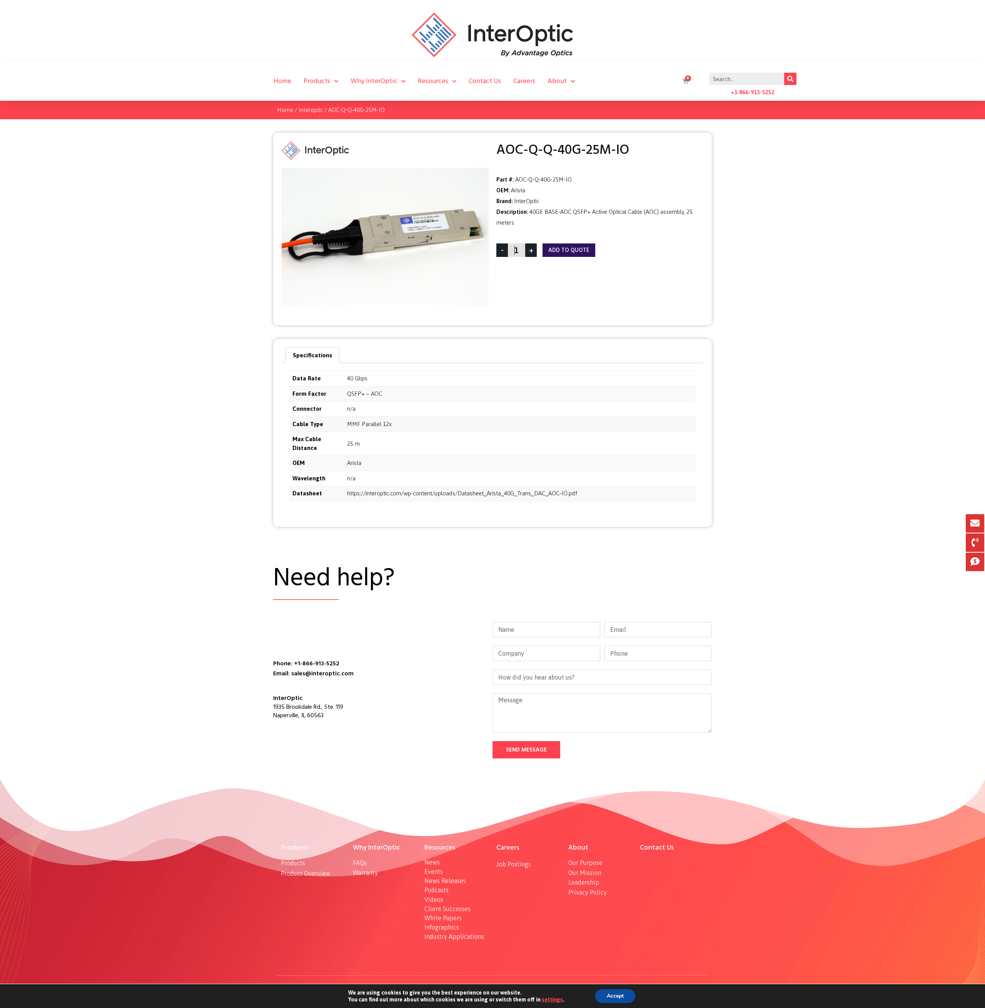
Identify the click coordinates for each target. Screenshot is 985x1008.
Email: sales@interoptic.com (313, 673)
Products (317, 81)
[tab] (312, 355)
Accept (615, 996)
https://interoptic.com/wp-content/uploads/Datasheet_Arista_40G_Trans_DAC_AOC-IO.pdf (462, 493)
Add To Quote (568, 250)
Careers (524, 81)
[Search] (790, 79)
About (557, 81)
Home (282, 81)
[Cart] (684, 81)
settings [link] (552, 999)
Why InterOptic (374, 81)
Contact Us (485, 81)
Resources (433, 81)
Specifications (312, 355)
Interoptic (311, 110)
